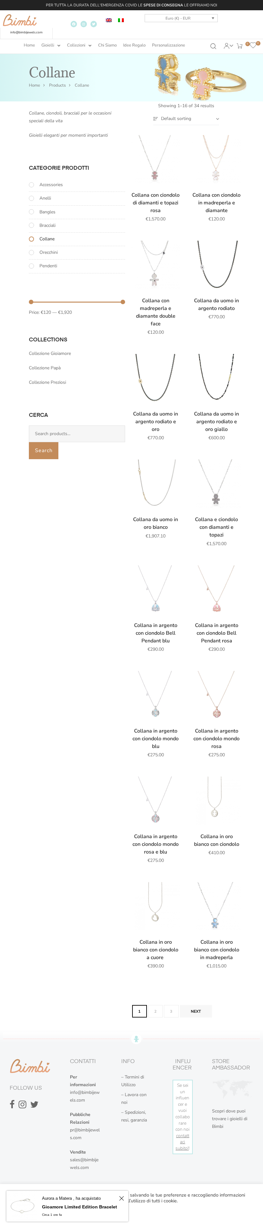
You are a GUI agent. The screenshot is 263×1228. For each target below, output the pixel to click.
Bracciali (47, 225)
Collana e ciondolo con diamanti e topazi (216, 527)
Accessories (51, 185)
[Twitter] (93, 24)
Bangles (47, 212)
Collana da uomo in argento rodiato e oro (155, 421)
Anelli (45, 198)
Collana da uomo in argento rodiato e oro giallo (216, 421)
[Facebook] (74, 24)
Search (44, 450)
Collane (47, 239)
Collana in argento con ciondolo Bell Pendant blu (155, 633)
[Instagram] (84, 24)
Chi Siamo (107, 45)
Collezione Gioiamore (50, 353)
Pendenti (48, 266)
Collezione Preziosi (47, 382)
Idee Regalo (134, 45)
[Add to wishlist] (171, 143)
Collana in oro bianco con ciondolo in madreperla (216, 950)
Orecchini (48, 252)
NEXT (196, 1011)
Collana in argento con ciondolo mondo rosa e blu (155, 844)
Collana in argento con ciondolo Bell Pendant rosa (216, 633)
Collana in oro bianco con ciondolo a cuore (155, 950)
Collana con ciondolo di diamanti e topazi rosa (156, 203)
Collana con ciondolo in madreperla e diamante (216, 203)
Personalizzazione (168, 45)
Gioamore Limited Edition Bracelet (79, 1206)
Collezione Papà (45, 368)
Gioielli (47, 45)
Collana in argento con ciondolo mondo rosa (216, 738)
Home (29, 45)
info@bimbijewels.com (26, 32)
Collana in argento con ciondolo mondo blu (155, 738)
